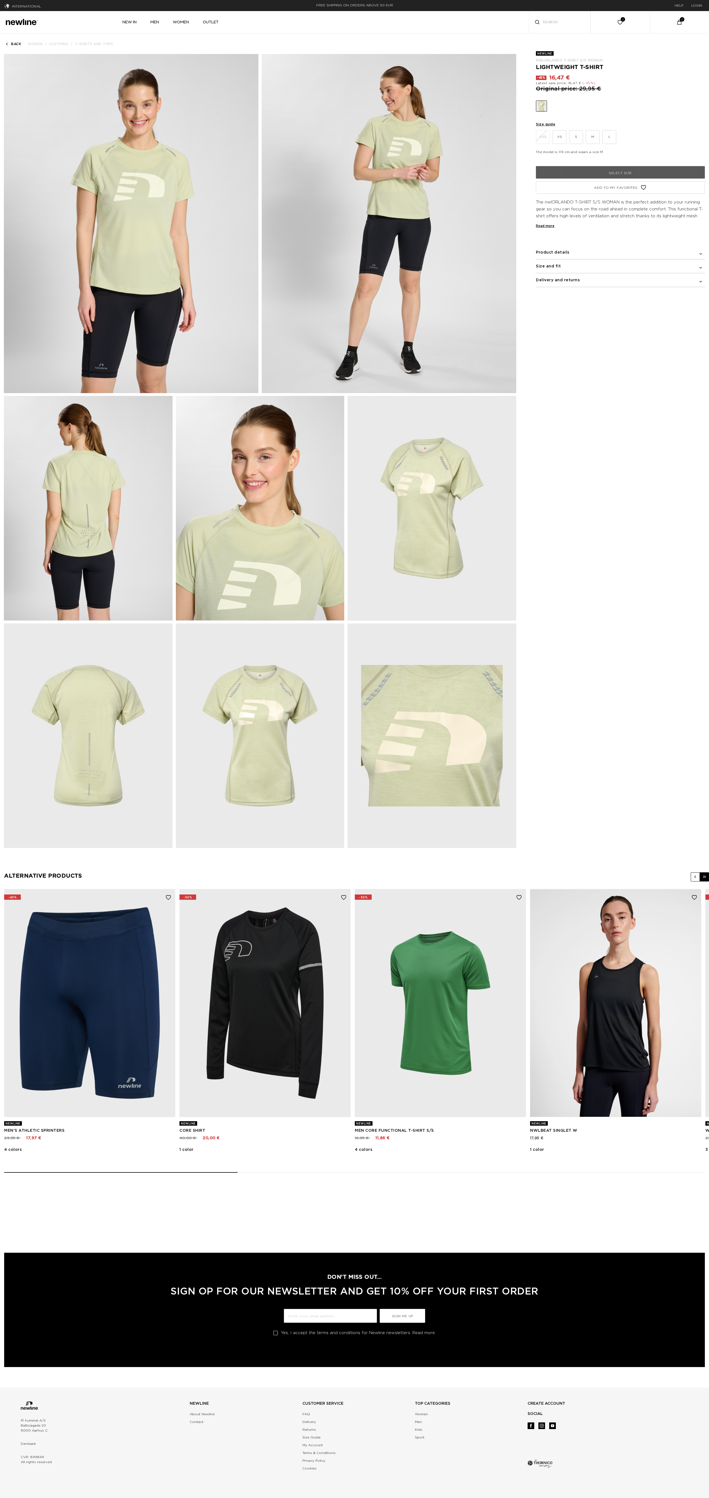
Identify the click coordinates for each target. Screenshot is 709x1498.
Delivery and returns (558, 280)
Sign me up (402, 1316)
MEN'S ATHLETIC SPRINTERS (34, 1130)
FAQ (306, 1414)
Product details (552, 252)
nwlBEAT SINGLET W (553, 1130)
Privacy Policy (313, 1460)
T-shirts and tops (94, 44)
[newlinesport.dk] (21, 21)
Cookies (309, 1468)
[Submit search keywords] (537, 23)
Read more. (424, 1332)
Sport (420, 1437)
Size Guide (311, 1437)
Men (418, 1422)
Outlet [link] (211, 22)
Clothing (58, 44)
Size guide (545, 124)
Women (35, 44)
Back (16, 44)
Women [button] (181, 22)
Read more (545, 226)
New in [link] (129, 22)
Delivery (309, 1422)
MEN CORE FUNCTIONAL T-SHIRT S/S (394, 1130)
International (26, 6)
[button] (695, 876)
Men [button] (154, 22)
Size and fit (548, 266)
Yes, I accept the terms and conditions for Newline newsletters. (358, 1332)
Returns (309, 1429)
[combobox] (559, 22)
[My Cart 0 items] (679, 22)
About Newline (202, 1414)
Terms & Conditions (319, 1453)
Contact (197, 1422)
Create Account (546, 1403)
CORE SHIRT (192, 1130)
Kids (418, 1429)
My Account (312, 1445)
